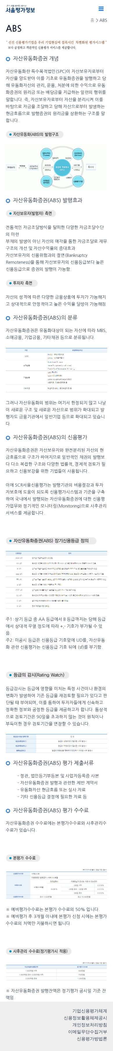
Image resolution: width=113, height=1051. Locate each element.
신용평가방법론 (92, 1038)
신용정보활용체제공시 (85, 1018)
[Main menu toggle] (101, 9)
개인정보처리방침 (89, 1025)
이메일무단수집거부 (87, 1032)
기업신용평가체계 (89, 1011)
